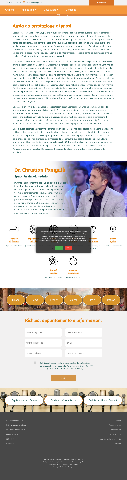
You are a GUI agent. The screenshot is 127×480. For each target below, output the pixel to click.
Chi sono (9, 10)
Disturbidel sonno (93, 240)
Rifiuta (68, 248)
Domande (71, 10)
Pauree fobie (113, 240)
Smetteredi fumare (14, 240)
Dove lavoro (50, 10)
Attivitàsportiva (54, 271)
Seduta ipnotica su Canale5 (103, 400)
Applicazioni (28, 10)
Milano (15, 300)
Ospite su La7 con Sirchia (63, 400)
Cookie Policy (67, 242)
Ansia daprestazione (73, 271)
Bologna (73, 300)
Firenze (54, 300)
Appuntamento (115, 425)
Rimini (92, 300)
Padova (111, 300)
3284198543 (15, 2)
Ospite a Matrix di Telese (24, 400)
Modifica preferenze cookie (110, 438)
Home (118, 420)
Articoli (118, 443)
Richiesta (101, 2)
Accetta (58, 248)
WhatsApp (10, 443)
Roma (35, 300)
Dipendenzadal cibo (34, 240)
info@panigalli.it (34, 2)
